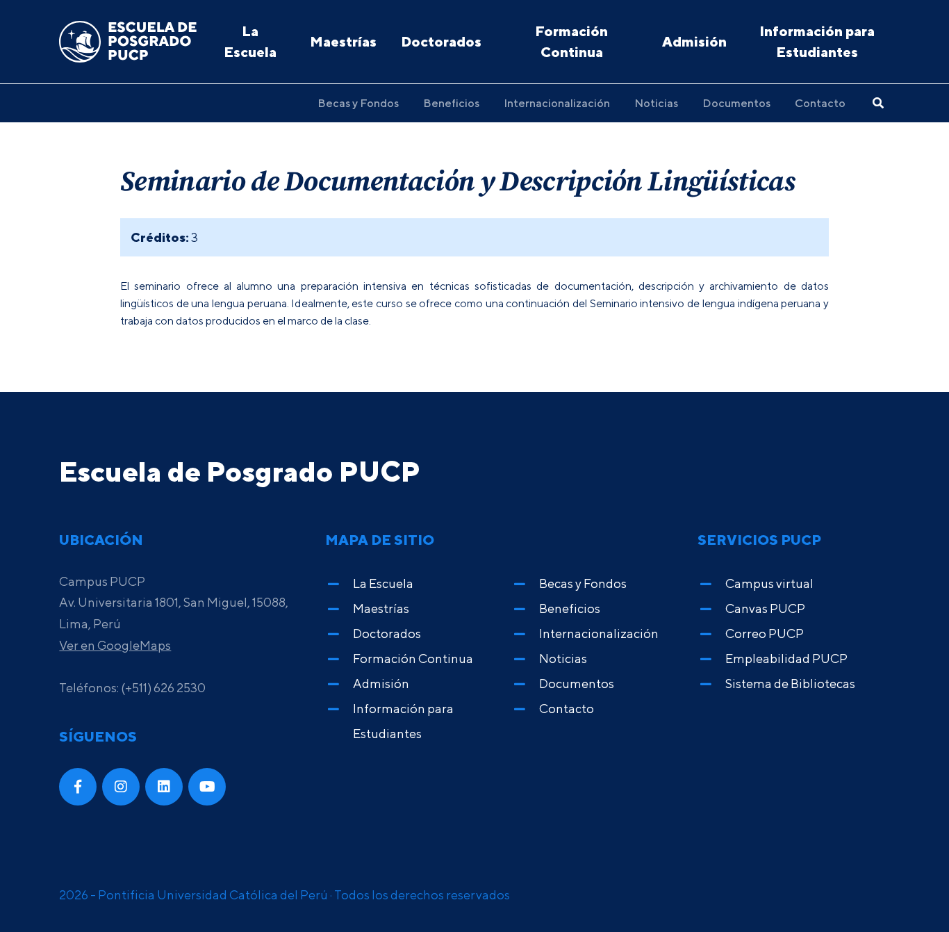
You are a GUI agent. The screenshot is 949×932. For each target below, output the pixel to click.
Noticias (656, 103)
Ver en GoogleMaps (115, 645)
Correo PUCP (764, 633)
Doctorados (441, 41)
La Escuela (250, 41)
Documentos (736, 103)
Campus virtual (769, 583)
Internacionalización (557, 103)
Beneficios (451, 103)
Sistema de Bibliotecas (790, 683)
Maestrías (343, 41)
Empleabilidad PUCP (786, 658)
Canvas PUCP (765, 608)
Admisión (694, 41)
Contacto (820, 103)
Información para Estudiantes (817, 41)
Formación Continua (571, 41)
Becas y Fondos (358, 103)
